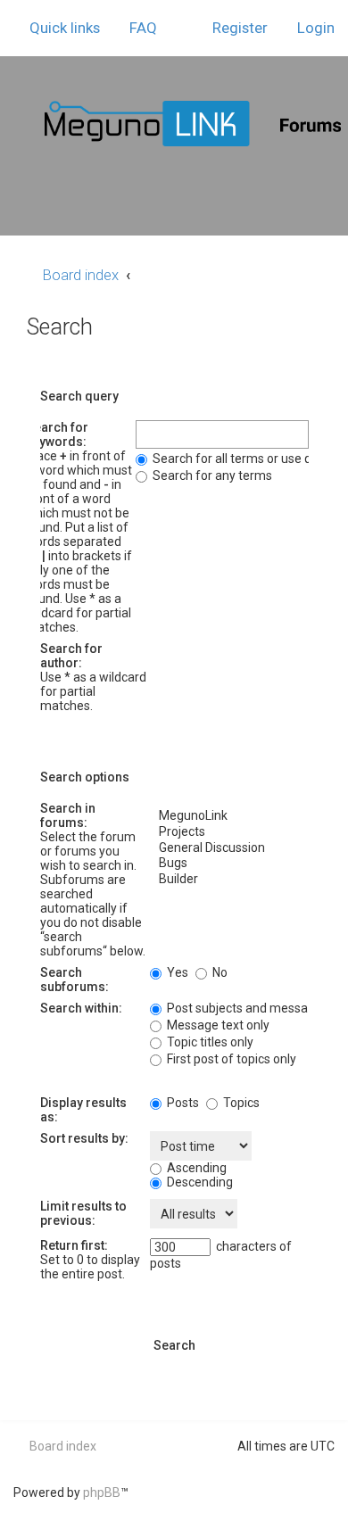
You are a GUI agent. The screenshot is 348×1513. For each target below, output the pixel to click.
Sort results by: (84, 1138)
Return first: (74, 1245)
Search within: (81, 1008)
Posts (181, 1102)
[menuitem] (135, 27)
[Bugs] (229, 864)
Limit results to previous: (83, 1213)
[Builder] (229, 880)
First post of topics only (230, 1059)
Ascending (195, 1168)
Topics (240, 1102)
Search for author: (71, 655)
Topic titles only (208, 1042)
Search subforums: (74, 979)
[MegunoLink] (229, 816)
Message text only (216, 1025)
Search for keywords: (57, 434)
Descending (198, 1182)
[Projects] (229, 832)
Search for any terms (211, 475)
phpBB (101, 1492)
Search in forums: (67, 815)
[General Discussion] (229, 848)
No (219, 972)
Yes (176, 972)
